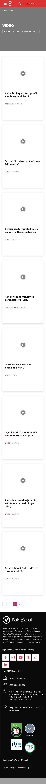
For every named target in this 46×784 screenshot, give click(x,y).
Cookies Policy (23, 768)
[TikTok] (35, 657)
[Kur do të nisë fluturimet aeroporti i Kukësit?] (23, 277)
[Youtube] (20, 657)
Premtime (9, 104)
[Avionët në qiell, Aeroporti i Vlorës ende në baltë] (23, 73)
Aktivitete (6, 31)
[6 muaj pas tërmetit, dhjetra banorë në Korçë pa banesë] (23, 209)
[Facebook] (5, 657)
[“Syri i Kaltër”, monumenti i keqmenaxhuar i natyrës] (23, 412)
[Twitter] (28, 657)
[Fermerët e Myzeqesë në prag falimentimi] (23, 141)
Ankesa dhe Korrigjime (29, 31)
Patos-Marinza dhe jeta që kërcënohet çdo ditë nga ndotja (20, 503)
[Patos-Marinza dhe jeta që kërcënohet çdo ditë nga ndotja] (23, 480)
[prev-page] (4, 604)
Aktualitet (16, 31)
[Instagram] (13, 657)
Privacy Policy (8, 768)
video (7, 172)
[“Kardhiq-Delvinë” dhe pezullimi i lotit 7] (23, 344)
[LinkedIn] (5, 665)
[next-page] (25, 604)
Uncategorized (12, 307)
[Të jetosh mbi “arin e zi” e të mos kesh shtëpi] (23, 548)
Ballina (4, 10)
